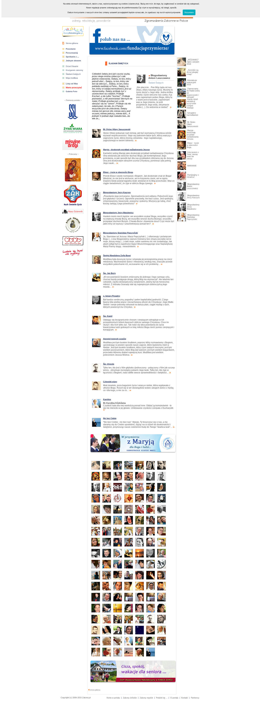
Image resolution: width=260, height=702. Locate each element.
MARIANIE (192, 166)
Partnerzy (195, 698)
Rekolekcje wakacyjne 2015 (192, 82)
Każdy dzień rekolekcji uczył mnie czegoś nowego (192, 103)
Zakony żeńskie (130, 698)
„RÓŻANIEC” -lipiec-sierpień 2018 (193, 62)
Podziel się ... (161, 698)
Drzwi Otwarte (72, 66)
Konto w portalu (113, 698)
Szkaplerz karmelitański (192, 114)
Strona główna (72, 43)
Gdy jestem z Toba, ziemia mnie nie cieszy (193, 155)
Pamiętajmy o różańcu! (193, 176)
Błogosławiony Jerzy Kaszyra (193, 196)
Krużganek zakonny (74, 70)
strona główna (94, 690)
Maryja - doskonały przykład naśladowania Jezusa (192, 134)
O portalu (174, 698)
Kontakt (184, 698)
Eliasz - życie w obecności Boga (193, 145)
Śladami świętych (73, 74)
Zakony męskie (146, 698)
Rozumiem (189, 12)
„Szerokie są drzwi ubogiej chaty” (192, 72)
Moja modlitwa (72, 78)
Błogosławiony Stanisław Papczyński (193, 217)
